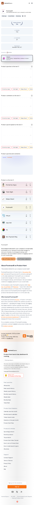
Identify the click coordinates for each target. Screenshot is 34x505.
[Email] (12, 491)
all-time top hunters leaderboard (10, 317)
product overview (8, 326)
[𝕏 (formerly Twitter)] (17, 491)
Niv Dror (17, 299)
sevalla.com (10, 338)
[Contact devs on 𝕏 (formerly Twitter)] (21, 491)
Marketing (15, 287)
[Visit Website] (23, 16)
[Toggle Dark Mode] (29, 3)
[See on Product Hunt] (25, 16)
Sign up (17, 487)
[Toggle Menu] (31, 3)
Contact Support (8, 457)
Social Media (7, 287)
